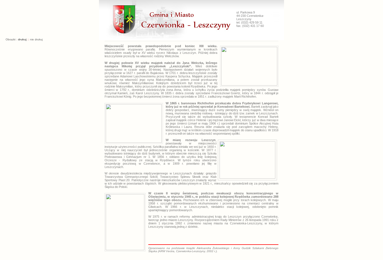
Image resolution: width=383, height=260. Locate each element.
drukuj (22, 39)
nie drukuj (36, 39)
